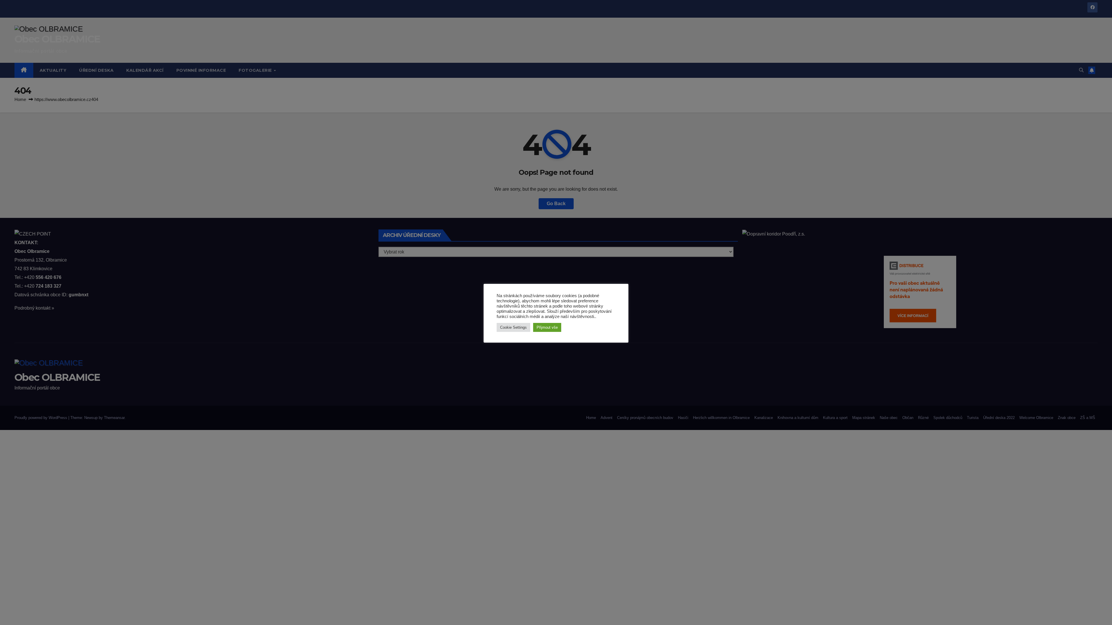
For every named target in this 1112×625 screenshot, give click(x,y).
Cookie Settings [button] (513, 327)
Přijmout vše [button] (547, 327)
